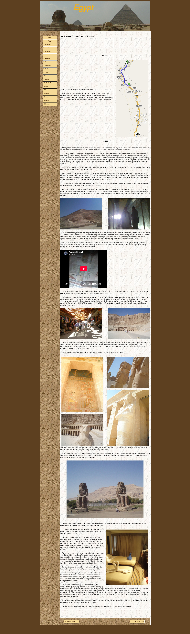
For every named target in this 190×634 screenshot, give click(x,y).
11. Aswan (46, 79)
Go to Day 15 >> (139, 621)
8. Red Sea (46, 69)
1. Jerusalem (46, 44)
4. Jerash (45, 55)
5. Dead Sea (46, 58)
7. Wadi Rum (47, 65)
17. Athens (46, 100)
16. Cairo (46, 97)
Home (50, 37)
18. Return (46, 104)
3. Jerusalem (46, 51)
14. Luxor (46, 90)
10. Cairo (46, 76)
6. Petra (45, 62)
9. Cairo (45, 72)
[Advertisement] (105, 47)
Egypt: (50, 41)
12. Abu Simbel (47, 83)
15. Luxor (46, 93)
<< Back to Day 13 (70, 621)
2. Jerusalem (46, 48)
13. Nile (45, 86)
